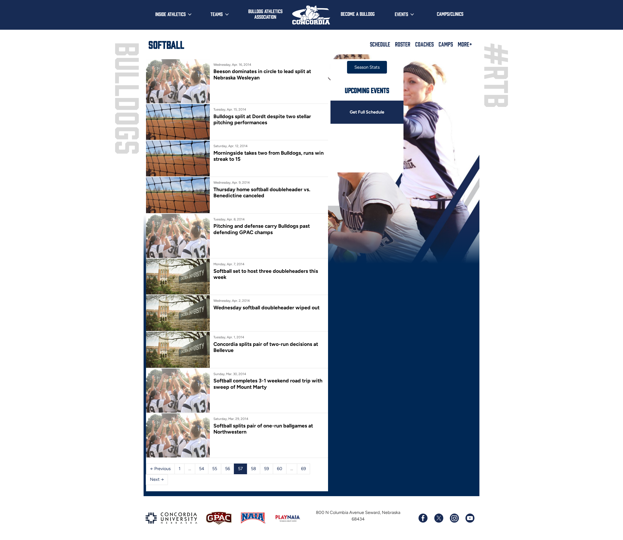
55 (214, 468)
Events (401, 14)
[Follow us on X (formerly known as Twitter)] (438, 518)
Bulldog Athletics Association (265, 14)
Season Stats (367, 67)
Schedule (380, 44)
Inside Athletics (170, 14)
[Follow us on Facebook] (423, 518)
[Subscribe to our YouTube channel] (469, 518)
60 (279, 468)
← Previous (160, 468)
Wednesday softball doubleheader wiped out (266, 307)
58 (253, 468)
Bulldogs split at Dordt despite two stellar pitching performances (262, 119)
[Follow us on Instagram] (454, 518)
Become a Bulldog (358, 13)
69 (303, 468)
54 (201, 468)
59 (266, 468)
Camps (446, 44)
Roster (402, 44)
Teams (217, 14)
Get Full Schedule (367, 112)
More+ (465, 44)
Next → (157, 479)
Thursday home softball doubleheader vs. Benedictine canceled (261, 192)
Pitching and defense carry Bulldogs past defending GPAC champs (261, 229)
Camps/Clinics (450, 13)
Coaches (424, 44)
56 (227, 468)
